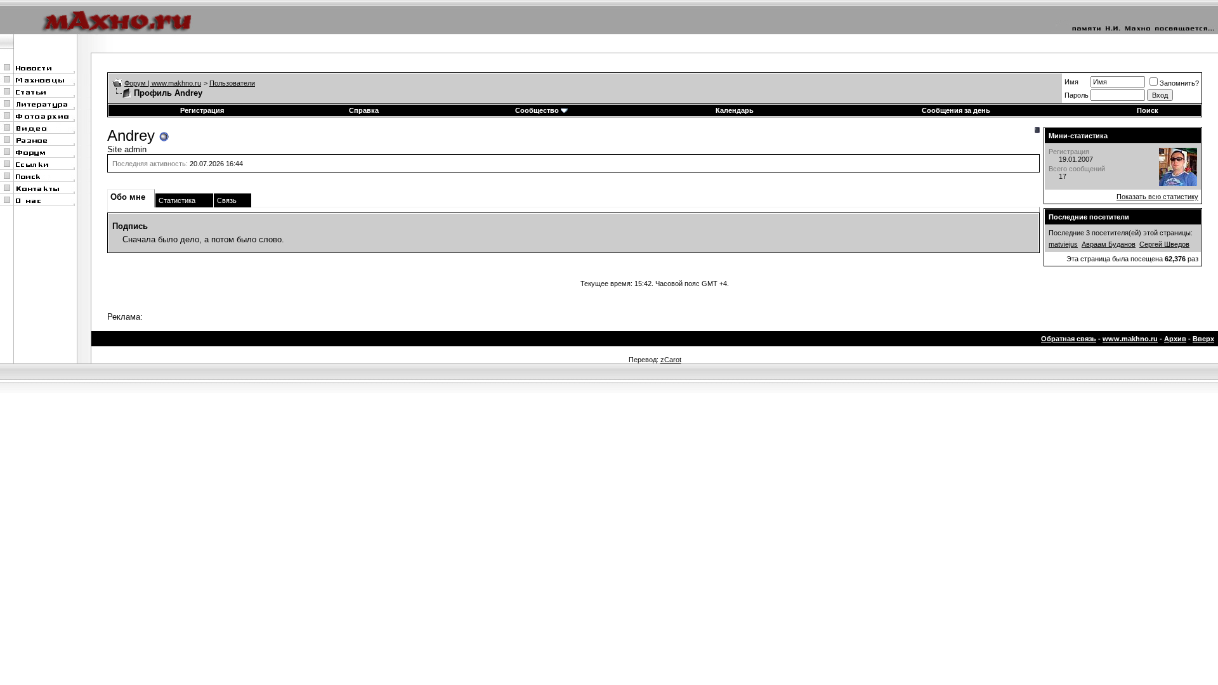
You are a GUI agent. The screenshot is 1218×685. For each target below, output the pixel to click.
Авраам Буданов (1109, 244)
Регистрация (202, 110)
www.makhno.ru (1130, 338)
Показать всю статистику (1157, 196)
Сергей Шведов (1164, 244)
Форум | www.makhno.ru (162, 83)
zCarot (670, 359)
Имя (1071, 82)
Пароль (1076, 95)
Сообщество (537, 110)
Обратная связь (1068, 338)
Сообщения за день (956, 110)
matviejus (1063, 244)
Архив (1175, 338)
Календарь (735, 110)
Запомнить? (1179, 83)
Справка (364, 110)
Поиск (1147, 110)
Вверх (1203, 338)
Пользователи (232, 83)
